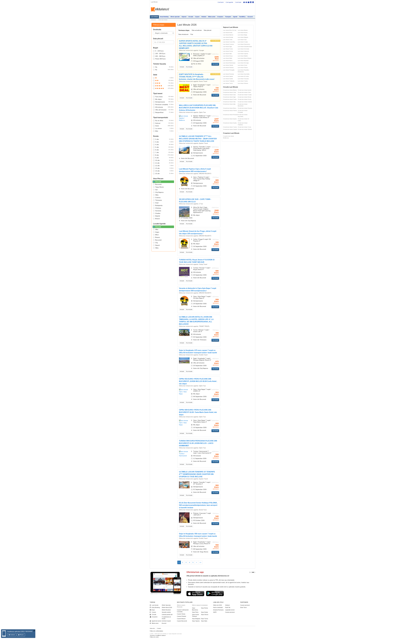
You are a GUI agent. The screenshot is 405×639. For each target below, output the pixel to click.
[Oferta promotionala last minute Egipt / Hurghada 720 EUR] (184, 88)
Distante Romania (218, 610)
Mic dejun (164, 99)
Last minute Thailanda (228, 81)
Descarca (211, 593)
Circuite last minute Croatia (244, 94)
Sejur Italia (204, 621)
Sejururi (184, 16)
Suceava (158, 211)
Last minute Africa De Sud (229, 30)
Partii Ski (227, 607)
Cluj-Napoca (159, 192)
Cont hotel (238, 2)
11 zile (164, 163)
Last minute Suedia (228, 78)
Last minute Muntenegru (229, 63)
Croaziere (220, 16)
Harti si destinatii (218, 607)
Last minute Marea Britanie (244, 58)
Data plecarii (207, 30)
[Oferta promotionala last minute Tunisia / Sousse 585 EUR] (184, 272)
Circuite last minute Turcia (244, 127)
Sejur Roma (204, 608)
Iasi (156, 189)
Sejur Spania (196, 621)
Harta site (152, 628)
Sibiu (157, 195)
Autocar (164, 123)
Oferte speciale (175, 16)
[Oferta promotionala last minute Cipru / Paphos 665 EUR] (184, 181)
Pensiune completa (164, 104)
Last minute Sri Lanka (243, 76)
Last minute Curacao (228, 44)
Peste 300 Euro (160, 59)
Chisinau (158, 208)
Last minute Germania (243, 49)
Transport (228, 16)
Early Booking (164, 16)
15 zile (164, 173)
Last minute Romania (228, 74)
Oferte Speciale (166, 605)
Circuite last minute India (229, 101)
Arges (157, 232)
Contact (159, 628)
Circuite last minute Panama (245, 108)
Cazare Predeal (181, 616)
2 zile (164, 139)
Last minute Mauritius (243, 60)
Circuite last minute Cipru (229, 94)
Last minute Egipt (227, 46)
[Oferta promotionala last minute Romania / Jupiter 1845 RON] (184, 57)
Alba (156, 229)
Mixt (164, 131)
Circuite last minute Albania (230, 90)
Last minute (154, 16)
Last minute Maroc (228, 60)
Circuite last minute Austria (244, 90)
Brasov (157, 218)
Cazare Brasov (181, 618)
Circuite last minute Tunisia (230, 127)
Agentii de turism (156, 621)
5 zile (164, 147)
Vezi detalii (215, 64)
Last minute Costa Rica (229, 42)
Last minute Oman (242, 65)
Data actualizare (197, 30)
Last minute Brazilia (228, 37)
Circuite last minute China (244, 92)
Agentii (235, 16)
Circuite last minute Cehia (229, 92)
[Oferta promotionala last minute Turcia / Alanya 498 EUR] (184, 332)
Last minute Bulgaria (243, 37)
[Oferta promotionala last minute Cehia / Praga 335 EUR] (184, 243)
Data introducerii (183, 34)
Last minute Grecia (228, 51)
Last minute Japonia (243, 53)
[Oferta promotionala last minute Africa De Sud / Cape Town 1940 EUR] (184, 213)
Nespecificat (164, 112)
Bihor (157, 235)
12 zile (164, 165)
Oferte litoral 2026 (167, 607)
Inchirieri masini (166, 621)
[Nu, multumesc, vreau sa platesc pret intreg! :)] (34, 631)
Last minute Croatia (243, 42)
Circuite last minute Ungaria (230, 129)
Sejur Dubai (204, 612)
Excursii (250, 16)
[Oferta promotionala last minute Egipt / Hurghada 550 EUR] (184, 544)
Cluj (156, 242)
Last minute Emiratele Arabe (245, 46)
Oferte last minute (162, 19)
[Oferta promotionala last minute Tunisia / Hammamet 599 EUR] (184, 453)
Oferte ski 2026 (217, 605)
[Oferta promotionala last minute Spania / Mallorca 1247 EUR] (184, 118)
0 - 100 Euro (159, 51)
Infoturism (160, 9)
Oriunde (158, 182)
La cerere (164, 128)
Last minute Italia (227, 53)
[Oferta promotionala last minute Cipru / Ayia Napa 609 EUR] (184, 422)
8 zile (164, 155)
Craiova (157, 197)
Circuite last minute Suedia (230, 123)
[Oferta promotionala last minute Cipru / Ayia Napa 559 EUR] (184, 300)
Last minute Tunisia (243, 81)
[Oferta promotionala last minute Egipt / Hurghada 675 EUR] (184, 360)
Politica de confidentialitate (156, 631)
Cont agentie (229, 2)
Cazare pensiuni (230, 612)
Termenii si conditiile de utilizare (158, 635)
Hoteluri (203, 16)
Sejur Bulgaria (196, 618)
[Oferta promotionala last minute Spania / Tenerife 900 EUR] (184, 485)
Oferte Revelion (166, 610)
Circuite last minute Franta (229, 99)
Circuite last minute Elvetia (244, 97)
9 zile (164, 158)
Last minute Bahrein (228, 35)
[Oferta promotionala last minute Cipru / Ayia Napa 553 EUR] (184, 391)
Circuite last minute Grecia (244, 99)
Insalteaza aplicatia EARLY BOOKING (19, 631)
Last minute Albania (243, 30)
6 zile (164, 150)
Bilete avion (211, 16)
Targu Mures (159, 187)
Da (164, 67)
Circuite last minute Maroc (229, 108)
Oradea (157, 213)
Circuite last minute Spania (230, 118)
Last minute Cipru (242, 39)
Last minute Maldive (243, 56)
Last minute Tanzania (243, 78)
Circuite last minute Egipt (229, 97)
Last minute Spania (228, 76)
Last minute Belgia (242, 35)
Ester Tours (243, 607)
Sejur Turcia (204, 618)
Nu (164, 69)
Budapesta (158, 205)
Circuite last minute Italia (229, 104)
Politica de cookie (154, 637)
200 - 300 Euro (160, 56)
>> (200, 562)
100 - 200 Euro (160, 53)
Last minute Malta (227, 58)
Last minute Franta (228, 49)
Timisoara (158, 200)
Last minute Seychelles (244, 74)
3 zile (164, 142)
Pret (191, 34)
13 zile (164, 168)
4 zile (164, 144)
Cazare (197, 16)
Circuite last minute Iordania (245, 101)
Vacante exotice (166, 612)
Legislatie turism (230, 610)
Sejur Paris (195, 612)
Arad (156, 203)
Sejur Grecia (204, 614)
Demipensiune (164, 102)
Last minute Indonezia (243, 51)
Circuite (190, 16)
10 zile (164, 160)
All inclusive (164, 107)
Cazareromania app (212, 572)
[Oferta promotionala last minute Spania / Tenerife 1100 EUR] (184, 150)
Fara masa (164, 96)
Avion (164, 126)
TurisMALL (242, 16)
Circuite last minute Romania (230, 114)
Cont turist (220, 2)
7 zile (164, 152)
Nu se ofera (164, 120)
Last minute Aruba (227, 32)
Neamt (157, 245)
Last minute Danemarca (244, 44)
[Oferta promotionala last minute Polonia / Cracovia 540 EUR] (184, 519)
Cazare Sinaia (181, 614)
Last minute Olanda (228, 65)
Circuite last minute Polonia (230, 110)
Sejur (153, 610)
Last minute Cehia (227, 39)
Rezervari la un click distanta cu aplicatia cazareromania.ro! (224, 576)
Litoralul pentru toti (167, 614)
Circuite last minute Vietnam (245, 129)
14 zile (164, 171)
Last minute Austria (242, 32)
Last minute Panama (228, 67)
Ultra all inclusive (164, 110)
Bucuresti (158, 184)
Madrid (157, 216)
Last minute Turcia (228, 83)
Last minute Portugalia (228, 70)
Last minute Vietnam (243, 83)
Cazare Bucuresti (182, 621)
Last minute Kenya (228, 56)
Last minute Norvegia (243, 63)
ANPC (215, 612)
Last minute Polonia (243, 67)
